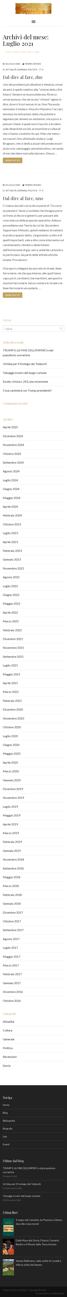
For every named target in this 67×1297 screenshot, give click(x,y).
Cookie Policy (57, 1293)
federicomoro (33, 64)
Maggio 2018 (11, 877)
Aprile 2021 (10, 683)
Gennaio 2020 (12, 780)
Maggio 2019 (11, 815)
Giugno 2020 (11, 744)
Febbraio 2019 (12, 841)
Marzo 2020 (11, 771)
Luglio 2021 (10, 665)
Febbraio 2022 (12, 630)
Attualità (11, 69)
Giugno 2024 (11, 489)
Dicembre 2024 (13, 436)
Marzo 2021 (11, 691)
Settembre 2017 (13, 930)
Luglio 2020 (10, 736)
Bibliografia (9, 1120)
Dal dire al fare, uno (23, 198)
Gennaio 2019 (12, 850)
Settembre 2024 (13, 462)
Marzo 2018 (11, 886)
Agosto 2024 (11, 471)
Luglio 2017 (10, 947)
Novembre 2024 (13, 444)
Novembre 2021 (13, 647)
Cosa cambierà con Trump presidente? (27, 390)
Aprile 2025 (10, 427)
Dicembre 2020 (13, 709)
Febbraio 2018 (12, 894)
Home (6, 1104)
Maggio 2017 (11, 956)
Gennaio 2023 (12, 559)
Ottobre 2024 (12, 453)
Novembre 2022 (13, 568)
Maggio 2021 (11, 674)
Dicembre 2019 (13, 789)
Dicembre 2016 (13, 991)
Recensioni (10, 1056)
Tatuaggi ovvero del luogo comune (25, 372)
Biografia (7, 1128)
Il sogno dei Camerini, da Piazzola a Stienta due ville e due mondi (39, 1221)
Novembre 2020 (13, 718)
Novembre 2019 (13, 797)
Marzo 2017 (11, 965)
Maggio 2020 (11, 753)
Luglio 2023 (10, 533)
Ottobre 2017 (12, 921)
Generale (22, 69)
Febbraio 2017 (12, 974)
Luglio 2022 (10, 586)
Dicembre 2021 (13, 639)
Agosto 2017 (11, 939)
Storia (6, 1065)
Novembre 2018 (13, 859)
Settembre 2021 (13, 656)
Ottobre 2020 (12, 727)
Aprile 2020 (10, 762)
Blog (5, 1112)
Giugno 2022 (11, 594)
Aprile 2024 (10, 506)
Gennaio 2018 (12, 903)
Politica (32, 69)
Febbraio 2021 (12, 700)
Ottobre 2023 (12, 524)
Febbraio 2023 (12, 550)
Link (5, 1136)
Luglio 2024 (10, 480)
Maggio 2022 (11, 603)
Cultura (7, 1030)
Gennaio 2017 (12, 983)
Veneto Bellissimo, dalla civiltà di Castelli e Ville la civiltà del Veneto (38, 1262)
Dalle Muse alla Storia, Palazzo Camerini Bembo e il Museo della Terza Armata (37, 1242)
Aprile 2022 (10, 612)
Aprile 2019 (10, 824)
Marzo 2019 (11, 833)
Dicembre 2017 (13, 912)
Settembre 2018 (13, 868)
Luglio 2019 (10, 806)
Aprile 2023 (10, 542)
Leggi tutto (12, 160)
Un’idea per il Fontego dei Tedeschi (25, 364)
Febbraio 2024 (12, 515)
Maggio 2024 (11, 498)
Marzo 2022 (11, 621)
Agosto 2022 (11, 577)
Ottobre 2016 (12, 1000)
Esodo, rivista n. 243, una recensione (25, 381)
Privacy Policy (42, 1293)
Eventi (6, 1144)
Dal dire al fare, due (23, 77)
